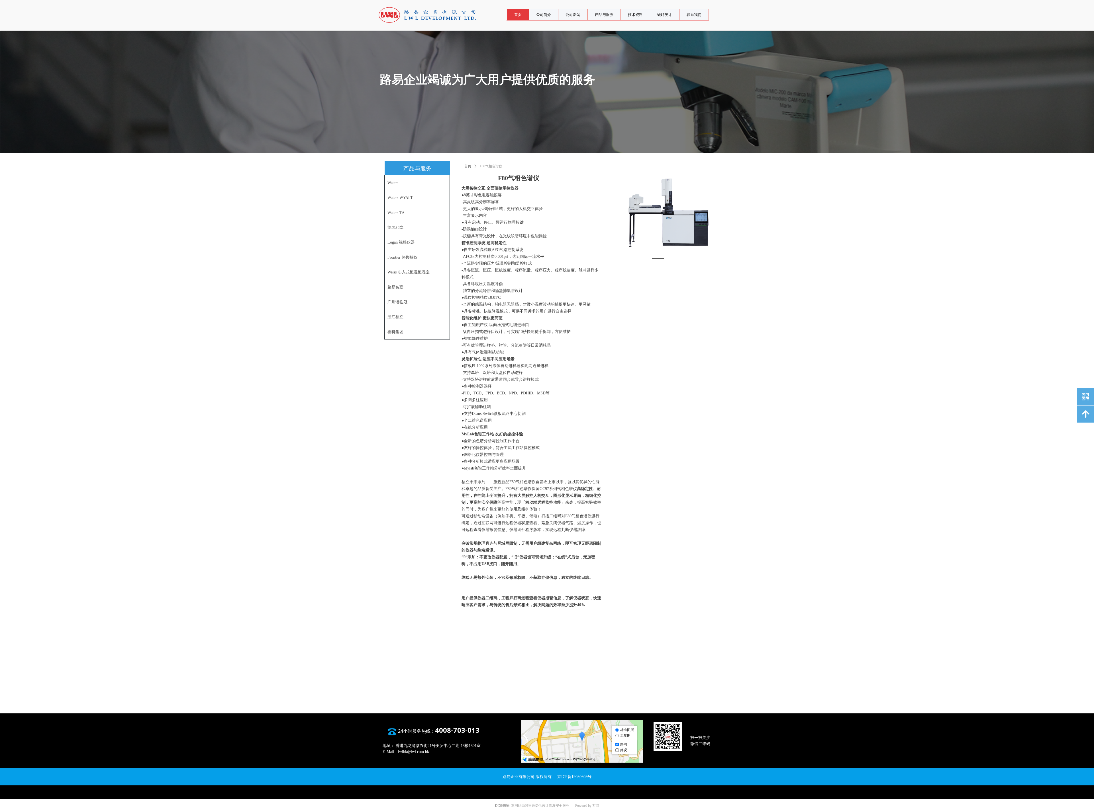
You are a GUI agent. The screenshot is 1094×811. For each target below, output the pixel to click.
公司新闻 (573, 15)
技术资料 (635, 15)
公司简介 (543, 15)
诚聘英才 (664, 15)
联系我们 (694, 15)
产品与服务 (604, 15)
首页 (518, 15)
